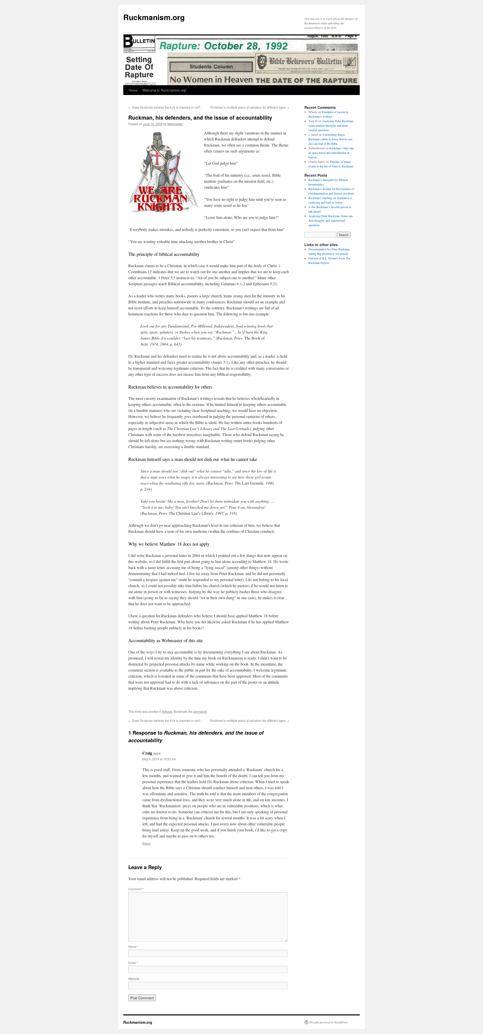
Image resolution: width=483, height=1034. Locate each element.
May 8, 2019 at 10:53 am (159, 759)
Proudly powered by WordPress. (328, 1022)
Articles (167, 711)
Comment (136, 889)
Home (133, 90)
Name (133, 946)
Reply (146, 843)
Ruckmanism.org (154, 17)
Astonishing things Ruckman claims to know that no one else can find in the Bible (330, 139)
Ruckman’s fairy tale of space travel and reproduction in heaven (331, 152)
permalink (200, 711)
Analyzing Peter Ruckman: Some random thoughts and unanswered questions (331, 125)
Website (133, 978)
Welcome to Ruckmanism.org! (164, 90)
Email (133, 962)
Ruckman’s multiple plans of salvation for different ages (249, 107)
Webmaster (175, 124)
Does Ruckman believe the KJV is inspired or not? (164, 107)
